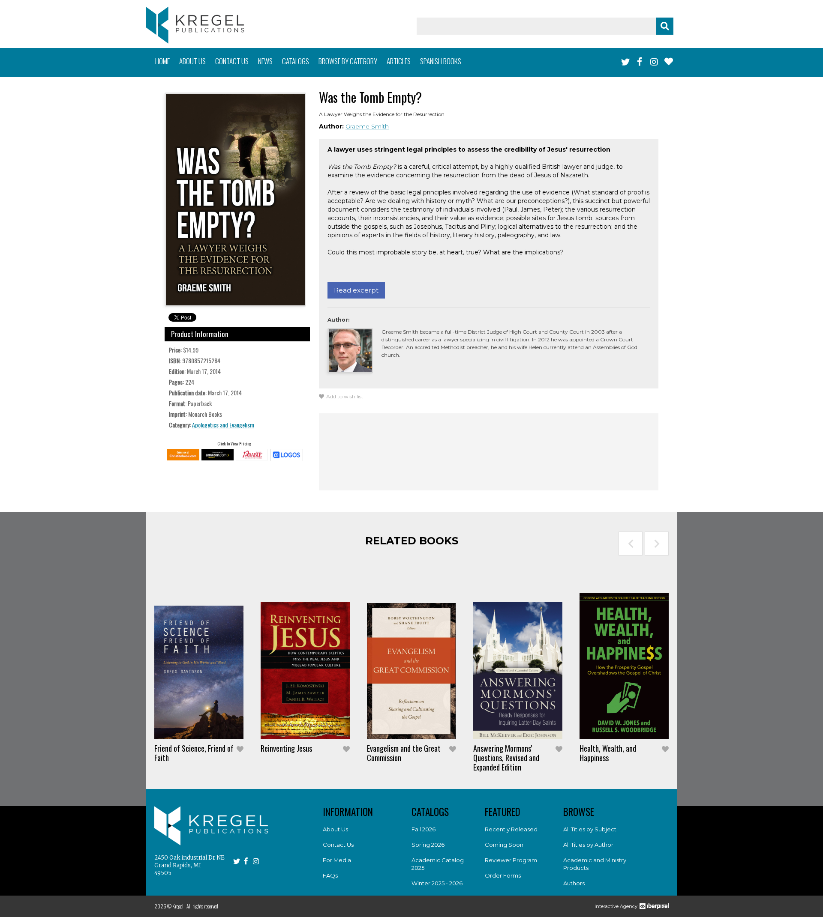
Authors (574, 883)
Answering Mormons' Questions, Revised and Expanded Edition (506, 758)
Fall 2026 (424, 829)
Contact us (232, 61)
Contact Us (338, 844)
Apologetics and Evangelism (223, 424)
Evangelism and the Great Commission (404, 753)
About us (192, 61)
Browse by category (347, 61)
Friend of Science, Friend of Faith (194, 753)
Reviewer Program (511, 860)
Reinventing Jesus (286, 748)
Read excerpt (356, 290)
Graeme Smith (367, 126)
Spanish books (440, 61)
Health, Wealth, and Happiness (608, 753)
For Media (337, 860)
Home (162, 61)
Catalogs (295, 61)
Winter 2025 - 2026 (437, 883)
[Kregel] (195, 25)
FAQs (330, 875)
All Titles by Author (588, 844)
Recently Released (511, 829)
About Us (335, 829)
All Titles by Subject (589, 829)
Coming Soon (504, 844)
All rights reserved (202, 906)
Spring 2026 (428, 844)
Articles (399, 61)
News (265, 61)
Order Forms (503, 875)
